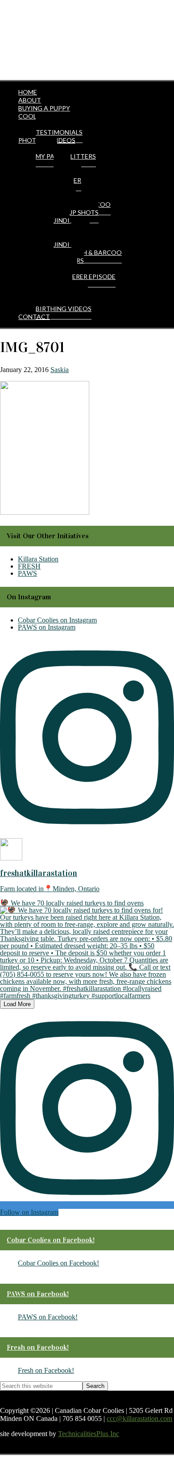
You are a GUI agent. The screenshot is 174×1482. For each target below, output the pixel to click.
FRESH (29, 566)
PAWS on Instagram (46, 627)
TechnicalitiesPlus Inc (88, 1433)
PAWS (27, 573)
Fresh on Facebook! (38, 1347)
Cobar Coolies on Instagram (57, 620)
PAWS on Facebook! (38, 1294)
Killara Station (38, 559)
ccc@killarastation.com (139, 1418)
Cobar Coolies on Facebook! (51, 1240)
